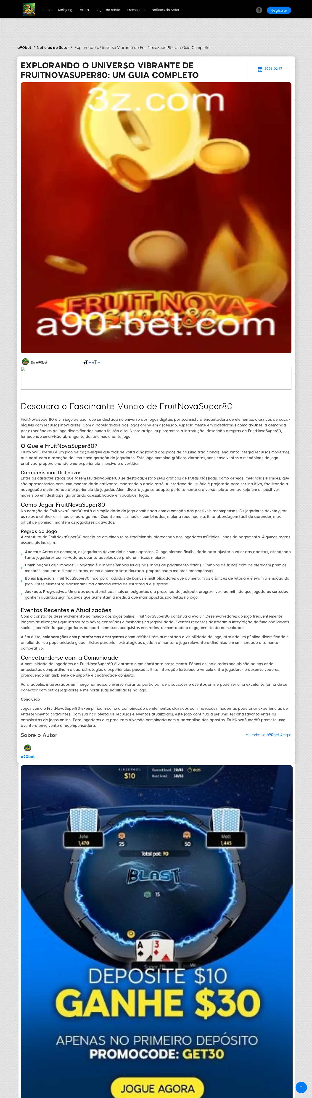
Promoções (136, 10)
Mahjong (65, 10)
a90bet (24, 48)
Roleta (84, 10)
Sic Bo (47, 10)
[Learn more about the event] (156, 35)
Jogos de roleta (108, 10)
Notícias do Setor (165, 10)
